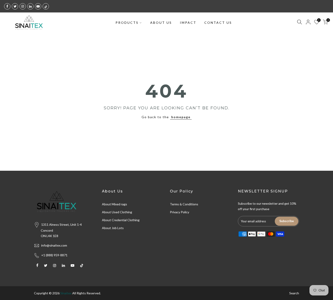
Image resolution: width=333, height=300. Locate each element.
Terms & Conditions (184, 204)
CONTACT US (218, 22)
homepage (181, 117)
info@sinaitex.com (54, 245)
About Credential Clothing (121, 220)
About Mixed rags (114, 204)
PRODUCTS (127, 22)
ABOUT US (161, 22)
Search (294, 293)
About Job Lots (113, 228)
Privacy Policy (179, 212)
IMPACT (188, 22)
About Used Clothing (117, 212)
